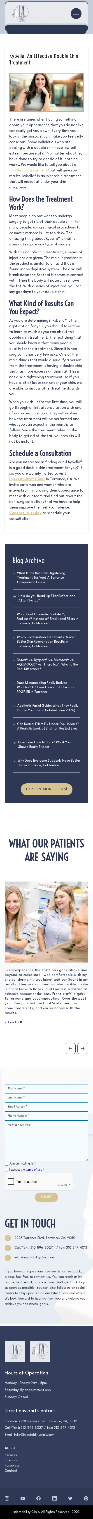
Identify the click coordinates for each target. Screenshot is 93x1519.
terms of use (34, 1169)
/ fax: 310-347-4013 (71, 1248)
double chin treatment (28, 170)
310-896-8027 (32, 1428)
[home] (20, 13)
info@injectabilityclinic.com (34, 1435)
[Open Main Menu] (76, 13)
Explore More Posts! (46, 789)
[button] (70, 1048)
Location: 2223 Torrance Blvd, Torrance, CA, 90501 (41, 1421)
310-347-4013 (64, 1428)
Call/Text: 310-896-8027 (33, 1248)
